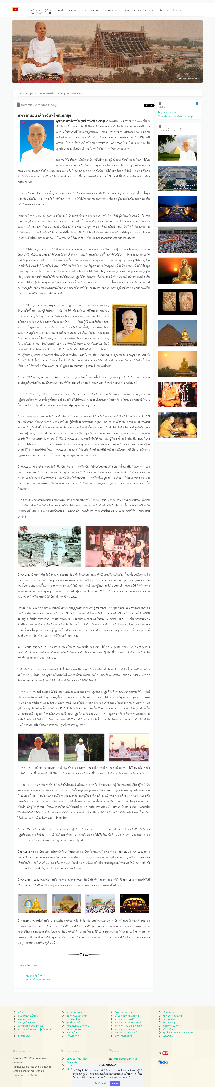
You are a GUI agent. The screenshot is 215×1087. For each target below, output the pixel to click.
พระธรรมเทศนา (75, 1012)
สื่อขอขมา (168, 1012)
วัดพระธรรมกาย (123, 1012)
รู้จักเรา (33, 93)
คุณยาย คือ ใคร (33, 975)
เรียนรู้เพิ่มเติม (101, 1083)
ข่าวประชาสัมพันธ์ (173, 1015)
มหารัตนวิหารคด (123, 1035)
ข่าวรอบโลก (169, 1019)
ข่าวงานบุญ (169, 1022)
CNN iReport (170, 1029)
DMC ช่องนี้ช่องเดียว (77, 1058)
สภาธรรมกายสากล (125, 1029)
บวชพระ (71, 1065)
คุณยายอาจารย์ (168, 112)
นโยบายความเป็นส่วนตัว (25, 1075)
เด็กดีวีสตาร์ (73, 1035)
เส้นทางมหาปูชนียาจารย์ (31, 1025)
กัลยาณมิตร (73, 1062)
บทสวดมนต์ (24, 1035)
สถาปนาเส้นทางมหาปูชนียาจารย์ (35, 1029)
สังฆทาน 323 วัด (171, 1025)
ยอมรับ (114, 1083)
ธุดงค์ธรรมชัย (74, 1022)
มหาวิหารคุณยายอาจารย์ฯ (128, 1025)
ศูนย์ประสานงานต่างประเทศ (178, 1032)
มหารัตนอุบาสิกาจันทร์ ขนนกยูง (176, 116)
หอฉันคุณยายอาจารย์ (126, 1032)
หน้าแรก (23, 93)
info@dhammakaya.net (125, 1058)
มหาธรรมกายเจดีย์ (124, 1019)
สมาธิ (21, 1032)
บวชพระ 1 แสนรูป (76, 1019)
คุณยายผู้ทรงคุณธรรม (37, 979)
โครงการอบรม (74, 1029)
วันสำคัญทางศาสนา (77, 1015)
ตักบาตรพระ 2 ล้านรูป (78, 1025)
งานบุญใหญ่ (73, 1032)
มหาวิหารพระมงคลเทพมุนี (128, 1022)
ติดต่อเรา (168, 1035)
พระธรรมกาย (25, 1019)
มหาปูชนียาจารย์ (46, 93)
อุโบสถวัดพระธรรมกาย (127, 1015)
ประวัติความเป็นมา (28, 1015)
